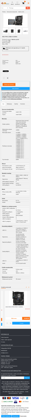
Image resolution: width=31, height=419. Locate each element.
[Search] (28, 8)
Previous (26, 287)
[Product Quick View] (8, 323)
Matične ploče (21, 11)
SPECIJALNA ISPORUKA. (16, 99)
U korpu (19, 323)
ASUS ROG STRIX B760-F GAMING (11, 306)
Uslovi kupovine (5, 337)
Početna (4, 11)
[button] (28, 3)
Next (28, 287)
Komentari (22, 104)
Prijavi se (27, 377)
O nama (3, 342)
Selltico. (20, 393)
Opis (3, 104)
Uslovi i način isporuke (6, 339)
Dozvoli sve (15, 416)
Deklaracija (9, 104)
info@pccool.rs (4, 352)
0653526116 (4, 350)
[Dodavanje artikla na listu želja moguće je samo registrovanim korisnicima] (4, 78)
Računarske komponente (12, 11)
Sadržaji (16, 104)
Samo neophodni (6, 416)
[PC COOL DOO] (5, 3)
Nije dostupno (15, 88)
